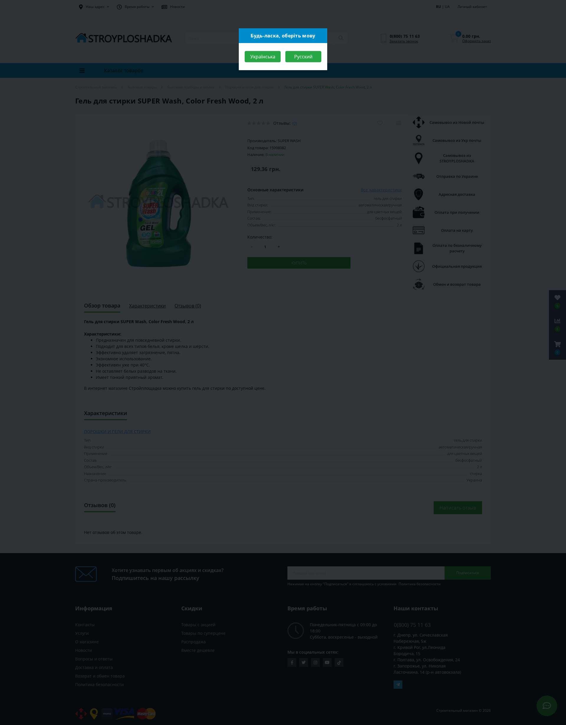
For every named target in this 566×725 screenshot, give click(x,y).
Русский (303, 56)
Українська (262, 56)
